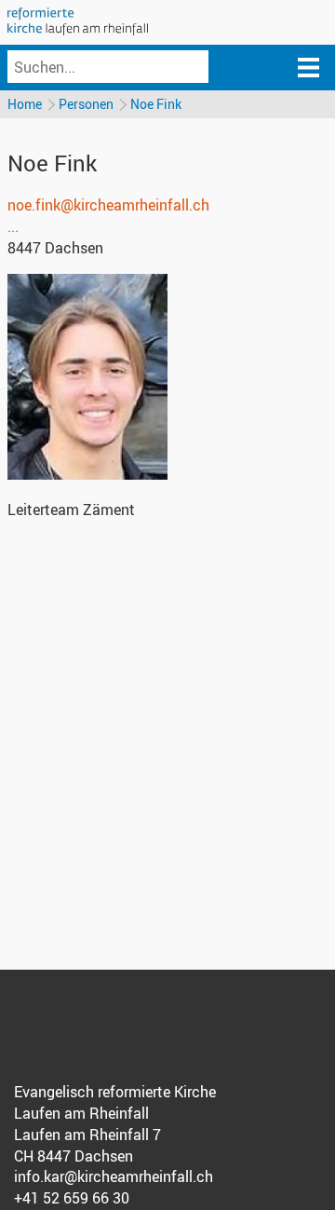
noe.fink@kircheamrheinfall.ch (108, 205)
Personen (86, 104)
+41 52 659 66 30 (71, 1198)
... (13, 226)
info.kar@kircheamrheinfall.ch (113, 1176)
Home (24, 104)
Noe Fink (155, 104)
